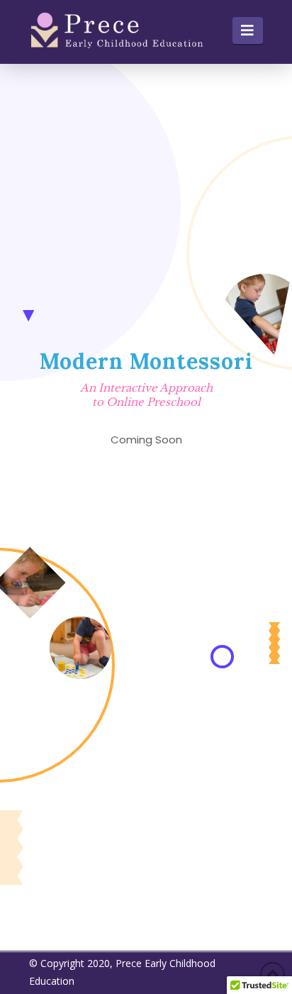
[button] (247, 30)
